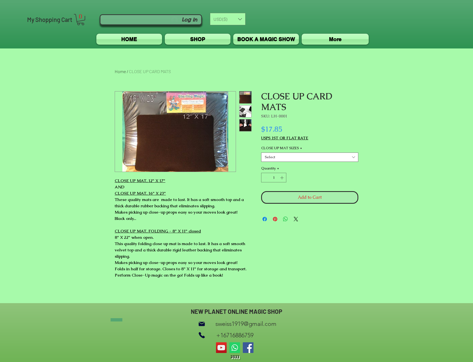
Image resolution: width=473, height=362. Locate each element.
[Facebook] (248, 347)
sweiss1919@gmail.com (245, 323)
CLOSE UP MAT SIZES (281, 148)
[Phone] (201, 335)
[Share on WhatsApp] (285, 219)
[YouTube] (221, 347)
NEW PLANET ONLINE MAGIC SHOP (236, 311)
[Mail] (201, 324)
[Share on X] (296, 219)
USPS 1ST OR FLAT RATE (284, 138)
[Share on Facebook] (264, 219)
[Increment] (282, 177)
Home (120, 71)
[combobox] (309, 157)
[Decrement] (265, 177)
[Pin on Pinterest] (275, 219)
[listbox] (228, 19)
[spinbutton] (274, 177)
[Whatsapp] (234, 347)
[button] (80, 19)
